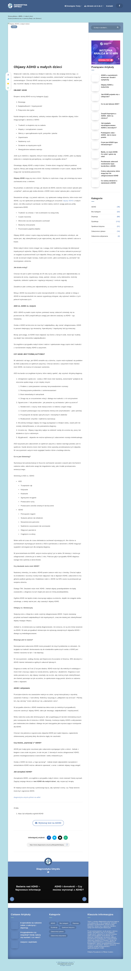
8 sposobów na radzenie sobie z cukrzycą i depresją (31, 925)
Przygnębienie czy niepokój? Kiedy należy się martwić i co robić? (30, 934)
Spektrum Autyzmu (98, 226)
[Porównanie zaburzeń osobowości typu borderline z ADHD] (95, 164)
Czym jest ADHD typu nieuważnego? (109, 143)
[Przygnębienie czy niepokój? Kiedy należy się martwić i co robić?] (15, 935)
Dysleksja (94, 221)
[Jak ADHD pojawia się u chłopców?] (95, 97)
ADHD (20, 16)
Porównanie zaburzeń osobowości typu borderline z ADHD (109, 164)
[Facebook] (119, 5)
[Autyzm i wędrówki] (15, 944)
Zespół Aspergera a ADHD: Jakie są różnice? (108, 116)
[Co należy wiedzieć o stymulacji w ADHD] (95, 183)
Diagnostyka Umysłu (48, 869)
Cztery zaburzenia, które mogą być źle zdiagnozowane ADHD (110, 173)
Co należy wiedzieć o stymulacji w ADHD (109, 182)
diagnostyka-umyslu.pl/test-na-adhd (27, 797)
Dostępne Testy (73, 6)
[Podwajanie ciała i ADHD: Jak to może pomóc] (95, 135)
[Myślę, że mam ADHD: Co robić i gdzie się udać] (95, 155)
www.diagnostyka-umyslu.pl (65, 964)
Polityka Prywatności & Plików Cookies (100, 952)
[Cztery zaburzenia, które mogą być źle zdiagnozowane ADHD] (95, 174)
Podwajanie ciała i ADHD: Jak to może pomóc (108, 135)
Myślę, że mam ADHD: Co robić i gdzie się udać (109, 154)
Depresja (94, 216)
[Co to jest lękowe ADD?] (95, 107)
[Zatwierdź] (118, 27)
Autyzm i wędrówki (28, 942)
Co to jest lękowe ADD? (110, 104)
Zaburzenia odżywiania (99, 236)
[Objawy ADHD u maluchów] (95, 87)
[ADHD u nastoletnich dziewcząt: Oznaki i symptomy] (95, 78)
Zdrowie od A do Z (94, 6)
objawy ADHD (68, 201)
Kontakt (109, 6)
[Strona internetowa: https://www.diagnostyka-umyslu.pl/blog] (48, 872)
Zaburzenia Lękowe (98, 231)
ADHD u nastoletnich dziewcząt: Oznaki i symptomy (109, 77)
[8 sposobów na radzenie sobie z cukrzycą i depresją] (15, 925)
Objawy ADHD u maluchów (107, 86)
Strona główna (12, 16)
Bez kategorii (96, 212)
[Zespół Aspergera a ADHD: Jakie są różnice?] (95, 116)
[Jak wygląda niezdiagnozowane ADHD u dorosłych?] (95, 126)
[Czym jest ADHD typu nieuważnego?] (95, 145)
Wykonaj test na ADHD (49, 823)
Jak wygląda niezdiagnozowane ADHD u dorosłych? (109, 125)
